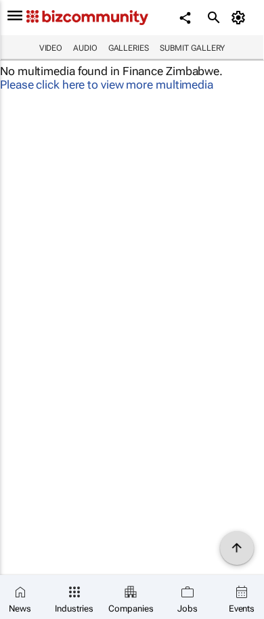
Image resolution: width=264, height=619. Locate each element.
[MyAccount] (240, 17)
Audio (85, 48)
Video (51, 48)
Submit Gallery (192, 48)
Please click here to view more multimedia (106, 84)
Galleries (128, 48)
